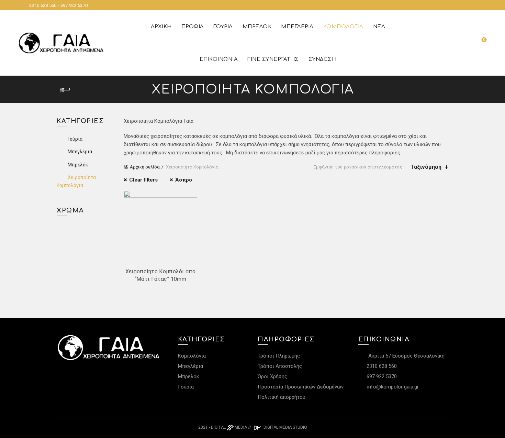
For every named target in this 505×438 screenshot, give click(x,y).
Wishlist (484, 40)
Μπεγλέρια (297, 27)
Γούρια (223, 27)
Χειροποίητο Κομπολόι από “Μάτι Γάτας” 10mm (160, 275)
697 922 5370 (381, 376)
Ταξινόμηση (426, 167)
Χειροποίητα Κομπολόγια (76, 181)
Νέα (379, 27)
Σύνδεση (322, 59)
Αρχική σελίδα (145, 166)
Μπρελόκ (257, 27)
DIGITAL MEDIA (229, 427)
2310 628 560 (381, 366)
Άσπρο (183, 180)
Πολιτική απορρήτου (281, 397)
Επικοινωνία (219, 59)
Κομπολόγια (343, 27)
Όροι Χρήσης (272, 376)
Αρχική (161, 27)
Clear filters (143, 180)
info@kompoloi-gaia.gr (393, 387)
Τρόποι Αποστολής (280, 366)
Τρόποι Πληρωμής (279, 356)
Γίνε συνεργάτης (273, 59)
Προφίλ (192, 27)
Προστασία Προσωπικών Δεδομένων (301, 387)
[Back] (65, 90)
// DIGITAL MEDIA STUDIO (277, 427)
